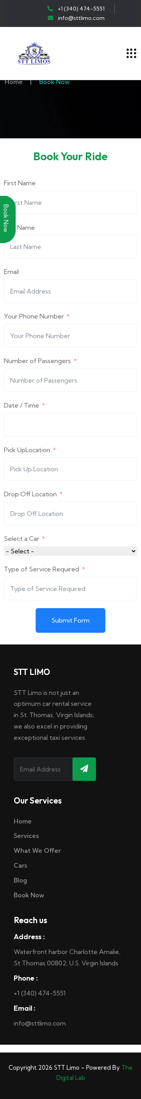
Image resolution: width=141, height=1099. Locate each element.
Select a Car (21, 538)
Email (11, 272)
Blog (20, 880)
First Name (20, 183)
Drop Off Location (30, 494)
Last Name (19, 227)
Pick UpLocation (27, 450)
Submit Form (70, 620)
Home (14, 82)
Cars (20, 865)
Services (26, 835)
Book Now (29, 895)
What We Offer (37, 850)
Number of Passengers (37, 361)
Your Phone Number (34, 316)
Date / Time (21, 405)
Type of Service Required (41, 569)
